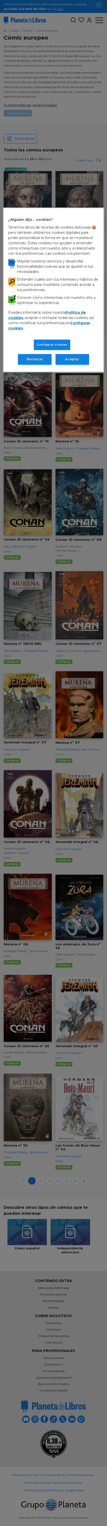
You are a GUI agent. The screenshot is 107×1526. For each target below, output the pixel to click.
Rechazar (35, 359)
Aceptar (72, 359)
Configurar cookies (52, 344)
